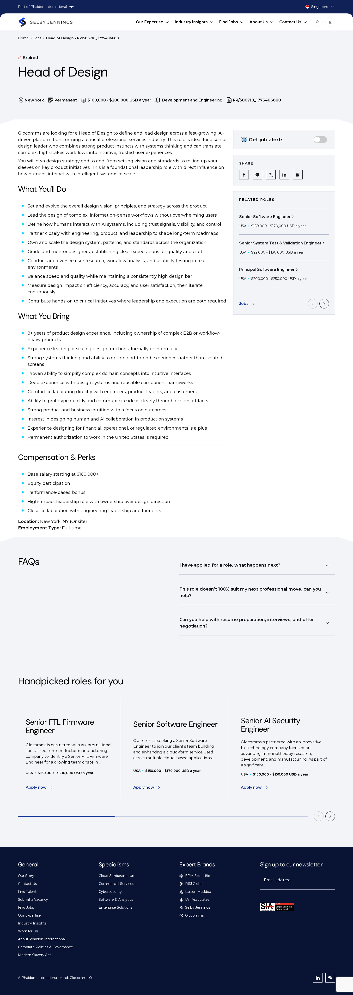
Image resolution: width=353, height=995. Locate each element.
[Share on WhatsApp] (257, 174)
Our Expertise (149, 22)
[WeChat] (330, 978)
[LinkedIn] (318, 978)
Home (23, 38)
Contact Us (290, 22)
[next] (324, 303)
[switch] (320, 139)
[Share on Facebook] (244, 174)
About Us (259, 22)
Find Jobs (228, 22)
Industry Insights (191, 22)
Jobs (37, 38)
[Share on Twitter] (271, 174)
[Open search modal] (318, 22)
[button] (298, 174)
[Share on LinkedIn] (284, 174)
